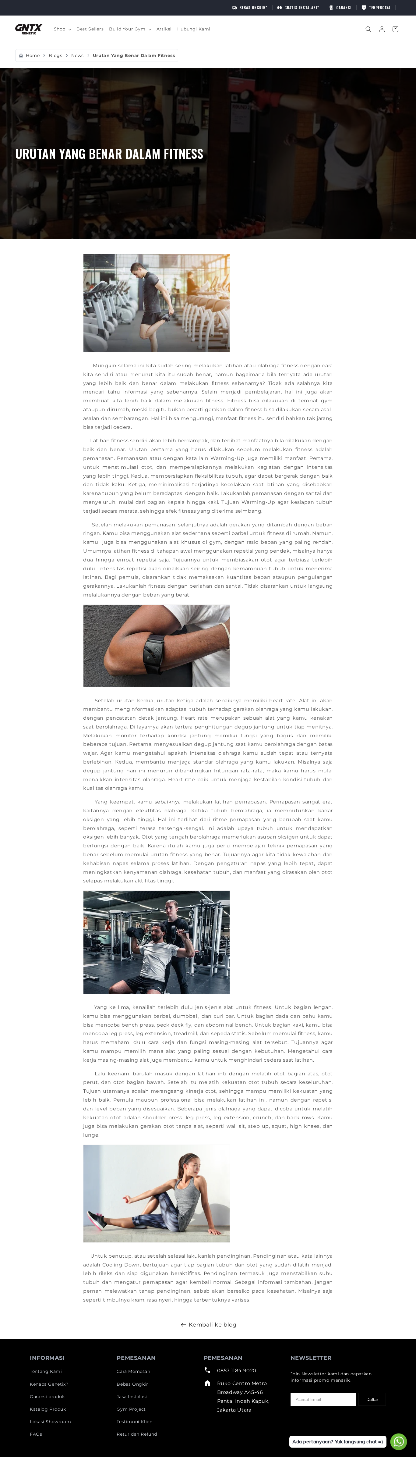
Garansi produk (47, 1396)
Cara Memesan (133, 1371)
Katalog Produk (48, 1409)
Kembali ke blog (213, 1324)
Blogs (55, 55)
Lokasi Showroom (50, 1421)
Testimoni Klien (134, 1421)
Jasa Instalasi (132, 1396)
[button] (62, 28)
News (77, 55)
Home (33, 55)
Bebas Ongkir (132, 1384)
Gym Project (131, 1409)
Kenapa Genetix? (49, 1384)
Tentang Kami (46, 1371)
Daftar (372, 1399)
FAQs (36, 1434)
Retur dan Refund (137, 1434)
